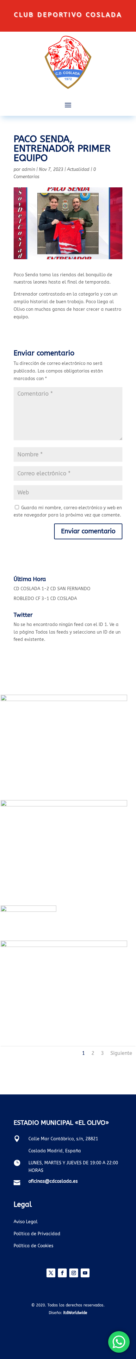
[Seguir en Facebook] (62, 1272)
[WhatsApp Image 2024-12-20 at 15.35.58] (64, 805)
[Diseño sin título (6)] (64, 699)
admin (28, 169)
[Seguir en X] (50, 1272)
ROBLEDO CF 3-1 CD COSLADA (45, 598)
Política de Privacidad (37, 1234)
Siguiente (121, 1053)
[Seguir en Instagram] (73, 1272)
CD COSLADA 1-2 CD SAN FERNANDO (52, 589)
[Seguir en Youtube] (85, 1272)
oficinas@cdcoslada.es (53, 1181)
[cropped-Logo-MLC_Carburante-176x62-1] (28, 910)
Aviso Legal (26, 1221)
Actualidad (78, 169)
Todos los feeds (51, 632)
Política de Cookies (33, 1246)
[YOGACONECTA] (64, 945)
